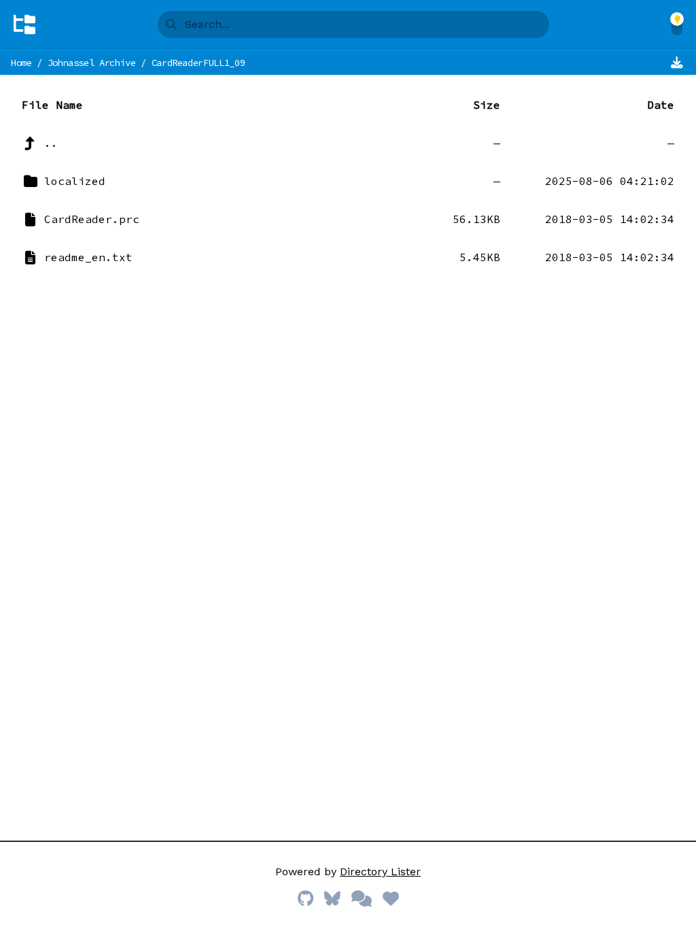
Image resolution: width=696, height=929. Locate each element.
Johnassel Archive (92, 62)
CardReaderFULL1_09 (198, 62)
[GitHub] (305, 899)
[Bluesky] (332, 899)
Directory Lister (380, 871)
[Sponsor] (391, 899)
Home (21, 62)
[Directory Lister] (24, 24)
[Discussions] (361, 899)
